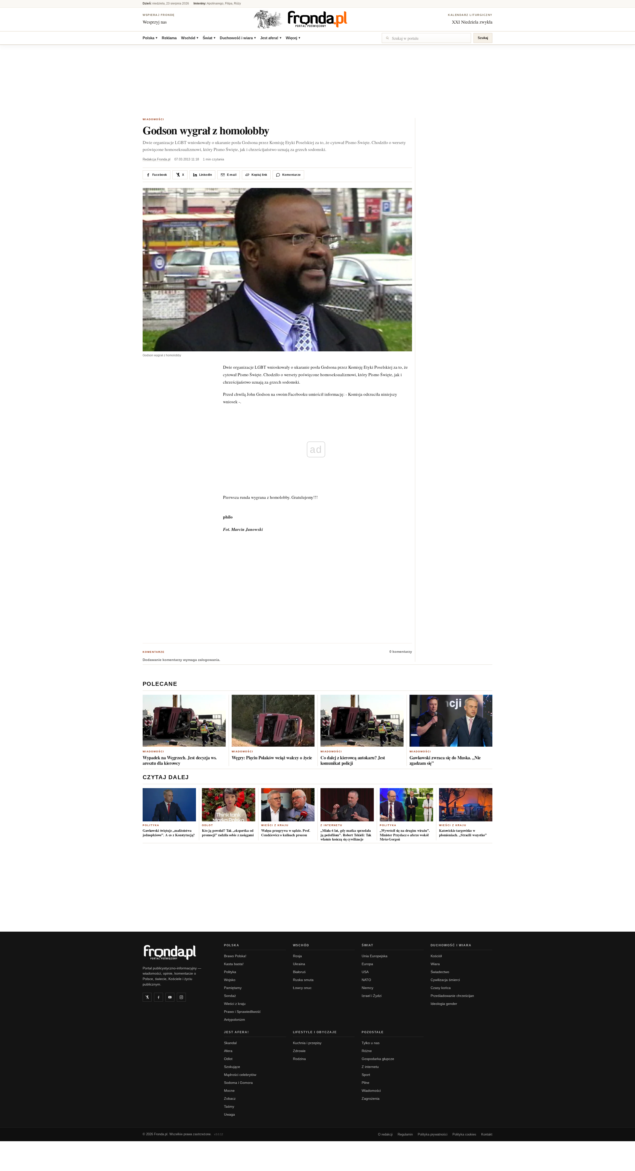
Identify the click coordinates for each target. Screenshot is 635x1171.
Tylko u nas (371, 1043)
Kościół (436, 956)
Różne (367, 1051)
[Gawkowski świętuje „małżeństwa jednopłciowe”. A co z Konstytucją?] (169, 804)
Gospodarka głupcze (378, 1059)
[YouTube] (169, 997)
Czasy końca (441, 988)
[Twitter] (147, 997)
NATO (366, 980)
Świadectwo (440, 972)
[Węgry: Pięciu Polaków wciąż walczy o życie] (273, 721)
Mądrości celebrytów (240, 1075)
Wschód (189, 38)
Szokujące (232, 1067)
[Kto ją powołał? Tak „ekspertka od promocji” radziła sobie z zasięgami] (228, 804)
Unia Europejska (374, 956)
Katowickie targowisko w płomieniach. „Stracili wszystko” (463, 833)
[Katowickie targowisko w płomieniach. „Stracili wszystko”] (465, 804)
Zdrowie (299, 1051)
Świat (209, 38)
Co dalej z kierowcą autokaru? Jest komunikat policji (352, 760)
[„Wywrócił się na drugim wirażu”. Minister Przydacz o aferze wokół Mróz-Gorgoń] (406, 804)
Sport (366, 1075)
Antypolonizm (234, 1020)
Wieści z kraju (274, 825)
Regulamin (405, 1134)
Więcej (293, 38)
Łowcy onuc (302, 988)
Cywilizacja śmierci (445, 980)
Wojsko (229, 980)
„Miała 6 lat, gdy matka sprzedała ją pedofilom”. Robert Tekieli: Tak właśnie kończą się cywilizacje (345, 835)
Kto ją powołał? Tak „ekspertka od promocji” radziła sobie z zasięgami (228, 833)
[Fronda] (317, 19)
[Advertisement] (317, 82)
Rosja (297, 956)
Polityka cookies (464, 1134)
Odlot (207, 825)
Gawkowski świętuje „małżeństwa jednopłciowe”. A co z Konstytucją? (169, 833)
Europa (367, 964)
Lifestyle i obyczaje (315, 1032)
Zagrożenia (371, 1098)
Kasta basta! (234, 964)
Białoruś (299, 972)
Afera (228, 1051)
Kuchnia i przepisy (307, 1043)
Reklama (169, 38)
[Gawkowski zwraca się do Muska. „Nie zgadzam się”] (451, 721)
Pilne (365, 1083)
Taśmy (229, 1106)
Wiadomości (153, 119)
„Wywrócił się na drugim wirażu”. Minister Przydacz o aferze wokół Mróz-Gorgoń (405, 835)
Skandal (230, 1043)
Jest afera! (270, 38)
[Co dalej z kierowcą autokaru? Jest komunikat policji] (362, 721)
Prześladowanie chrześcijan (452, 996)
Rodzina (299, 1059)
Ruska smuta (303, 980)
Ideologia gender (444, 1004)
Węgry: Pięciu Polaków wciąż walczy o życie (272, 757)
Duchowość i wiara (238, 38)
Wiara (435, 964)
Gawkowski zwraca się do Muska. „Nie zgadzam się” (445, 760)
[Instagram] (181, 997)
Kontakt (486, 1134)
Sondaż (230, 996)
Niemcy (367, 988)
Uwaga (229, 1114)
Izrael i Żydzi (371, 996)
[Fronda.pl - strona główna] (177, 952)
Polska (150, 38)
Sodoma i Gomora (238, 1083)
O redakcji (385, 1134)
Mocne (229, 1091)
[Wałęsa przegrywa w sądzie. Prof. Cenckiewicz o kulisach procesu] (288, 804)
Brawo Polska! (235, 956)
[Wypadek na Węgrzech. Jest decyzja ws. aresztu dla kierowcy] (184, 721)
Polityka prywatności (432, 1134)
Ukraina (299, 964)
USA (365, 972)
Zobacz (230, 1098)
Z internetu (331, 825)
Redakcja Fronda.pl (156, 159)
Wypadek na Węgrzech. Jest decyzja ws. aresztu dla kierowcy (180, 760)
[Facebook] (158, 997)
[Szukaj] (426, 38)
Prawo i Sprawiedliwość (242, 1012)
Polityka (151, 825)
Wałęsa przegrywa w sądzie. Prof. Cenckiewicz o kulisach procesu (285, 833)
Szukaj (483, 38)
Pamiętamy (233, 988)
